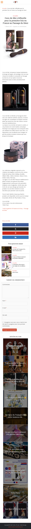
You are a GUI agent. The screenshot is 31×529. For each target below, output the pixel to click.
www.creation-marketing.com (15, 527)
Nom (4, 300)
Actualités (15, 16)
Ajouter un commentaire (19, 26)
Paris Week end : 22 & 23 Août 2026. (15, 347)
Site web (4, 315)
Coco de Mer (6, 221)
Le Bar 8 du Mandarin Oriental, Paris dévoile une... (15, 381)
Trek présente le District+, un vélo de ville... (15, 364)
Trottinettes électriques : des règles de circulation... (15, 471)
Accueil (4, 8)
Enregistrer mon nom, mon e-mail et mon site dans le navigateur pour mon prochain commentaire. (14, 324)
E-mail (4, 308)
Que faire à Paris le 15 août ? (15, 510)
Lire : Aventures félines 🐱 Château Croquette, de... (15, 399)
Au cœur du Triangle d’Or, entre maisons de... (18, 249)
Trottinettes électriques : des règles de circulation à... (18, 266)
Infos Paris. (15, 272)
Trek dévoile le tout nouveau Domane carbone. (15, 450)
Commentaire (6, 284)
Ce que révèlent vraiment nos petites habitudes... (19, 257)
